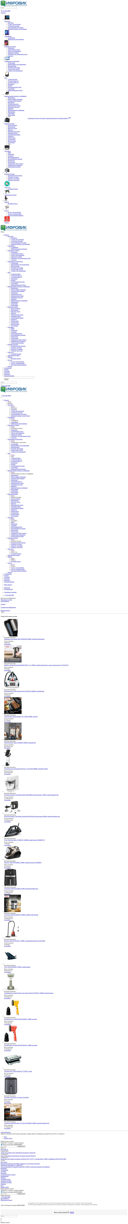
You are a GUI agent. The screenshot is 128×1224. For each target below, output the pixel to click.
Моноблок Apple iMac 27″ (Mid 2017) (12, 1165)
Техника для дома (16, 347)
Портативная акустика (18, 282)
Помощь (3, 1177)
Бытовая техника (13, 344)
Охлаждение (15, 322)
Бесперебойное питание (18, 335)
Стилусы (13, 260)
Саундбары (14, 283)
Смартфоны (11, 246)
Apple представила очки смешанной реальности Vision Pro (18, 1152)
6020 (72, 1212)
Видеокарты (14, 310)
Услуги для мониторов (18, 363)
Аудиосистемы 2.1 (16, 275)
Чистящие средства (17, 297)
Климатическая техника (18, 346)
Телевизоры (14, 263)
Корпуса (13, 313)
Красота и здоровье (17, 349)
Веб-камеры (14, 302)
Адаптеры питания (16, 241)
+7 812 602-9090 (5, 11)
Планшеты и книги (14, 250)
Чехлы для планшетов (17, 255)
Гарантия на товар (6, 1182)
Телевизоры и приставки (15, 261)
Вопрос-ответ (5, 1187)
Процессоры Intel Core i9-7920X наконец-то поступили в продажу (20, 1163)
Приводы (14, 319)
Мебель (10, 357)
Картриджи (14, 336)
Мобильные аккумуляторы (19, 249)
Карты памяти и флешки (18, 289)
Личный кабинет (9, 376)
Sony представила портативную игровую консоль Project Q (18, 1156)
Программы (14, 305)
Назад (9, 401)
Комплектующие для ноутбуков (20, 244)
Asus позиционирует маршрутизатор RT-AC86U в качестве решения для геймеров (25, 1167)
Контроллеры (15, 324)
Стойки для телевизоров (18, 271)
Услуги (10, 360)
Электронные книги (17, 253)
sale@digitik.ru (5, 601)
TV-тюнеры (14, 325)
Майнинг (14, 299)
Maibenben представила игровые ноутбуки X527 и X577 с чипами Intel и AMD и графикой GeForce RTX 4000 (33, 1159)
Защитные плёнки (16, 257)
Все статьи (4, 1162)
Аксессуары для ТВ (17, 269)
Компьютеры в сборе (17, 296)
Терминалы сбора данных (18, 340)
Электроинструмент (14, 355)
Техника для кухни (16, 350)
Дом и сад (11, 352)
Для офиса (11, 327)
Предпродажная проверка (18, 365)
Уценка (10, 366)
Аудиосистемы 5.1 (16, 277)
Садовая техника (16, 354)
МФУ (12, 329)
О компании (7, 368)
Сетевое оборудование (18, 291)
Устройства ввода (16, 294)
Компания (4, 1168)
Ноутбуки (11, 236)
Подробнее (7, 644)
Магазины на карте (6, 599)
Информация (4, 1176)
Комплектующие (13, 307)
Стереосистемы (15, 274)
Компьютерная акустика (18, 285)
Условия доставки (6, 1181)
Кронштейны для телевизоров (20, 264)
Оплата (6, 369)
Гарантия (7, 372)
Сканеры (13, 332)
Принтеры (14, 330)
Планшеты (14, 252)
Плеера (13, 280)
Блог (2, 1185)
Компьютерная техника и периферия (19, 286)
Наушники (14, 278)
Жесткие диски (15, 311)
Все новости (4, 1149)
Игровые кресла (16, 358)
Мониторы (14, 293)
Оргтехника (14, 338)
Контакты (7, 374)
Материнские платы (17, 314)
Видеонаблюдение (16, 333)
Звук (9, 272)
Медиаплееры (15, 266)
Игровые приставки (17, 267)
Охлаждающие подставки (18, 242)
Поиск (6, 379)
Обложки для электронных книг (20, 258)
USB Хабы (14, 303)
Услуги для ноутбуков (17, 361)
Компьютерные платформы (19, 300)
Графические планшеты (18, 341)
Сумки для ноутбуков (17, 239)
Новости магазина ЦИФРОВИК (12, 1144)
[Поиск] (1, 384)
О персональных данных (8, 1174)
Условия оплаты (5, 1179)
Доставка (7, 371)
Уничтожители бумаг (17, 343)
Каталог (6, 235)
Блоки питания (15, 308)
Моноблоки (14, 288)
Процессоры (15, 321)
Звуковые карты (16, 316)
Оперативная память (17, 318)
